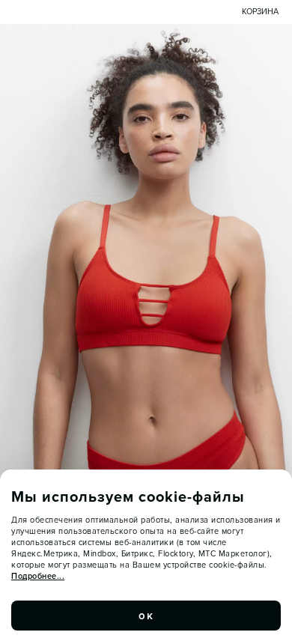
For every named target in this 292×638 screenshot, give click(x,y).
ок (146, 615)
